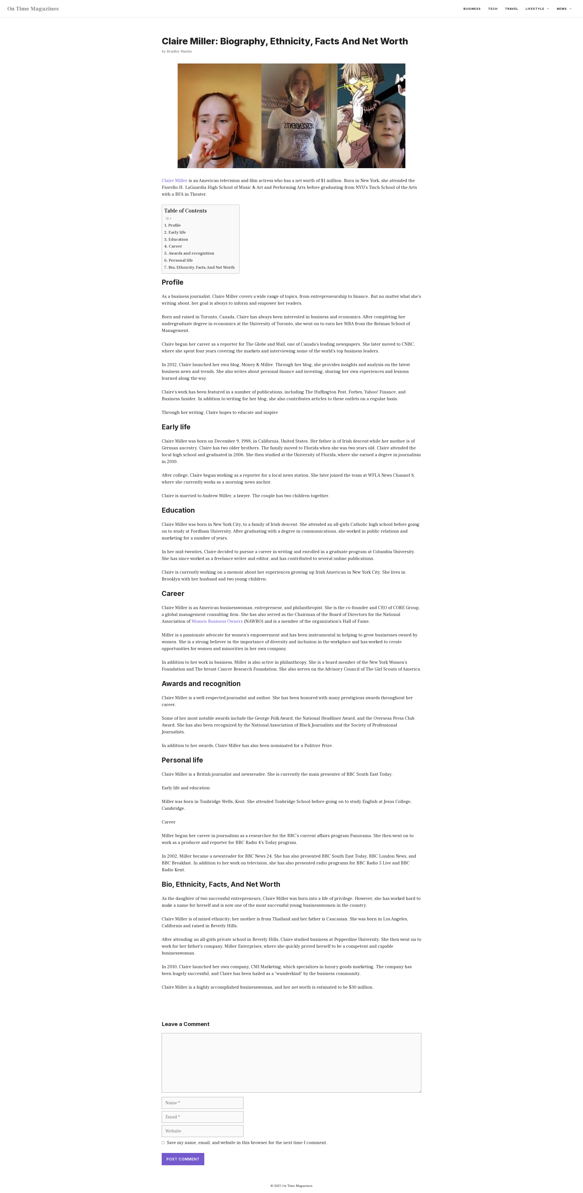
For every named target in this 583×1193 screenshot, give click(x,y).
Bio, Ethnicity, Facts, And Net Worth (202, 267)
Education (178, 239)
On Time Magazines (33, 8)
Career (175, 246)
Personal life (181, 260)
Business (472, 8)
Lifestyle (535, 8)
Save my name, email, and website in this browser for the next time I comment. (247, 1143)
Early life (177, 232)
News (562, 8)
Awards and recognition (191, 253)
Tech (493, 8)
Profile (174, 225)
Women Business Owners (217, 621)
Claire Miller (174, 181)
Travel (511, 8)
